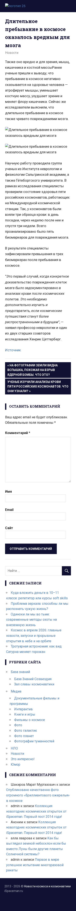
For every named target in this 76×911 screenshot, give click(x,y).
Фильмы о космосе (29, 720)
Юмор (15, 764)
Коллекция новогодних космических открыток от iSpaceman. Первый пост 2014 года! (36, 811)
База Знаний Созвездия (33, 679)
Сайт (9, 528)
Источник (13, 350)
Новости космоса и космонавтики (47, 886)
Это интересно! (23, 759)
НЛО (14, 748)
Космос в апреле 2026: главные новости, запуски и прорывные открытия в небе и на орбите (33, 635)
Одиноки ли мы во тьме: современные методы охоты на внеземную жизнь (31, 619)
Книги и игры (24, 714)
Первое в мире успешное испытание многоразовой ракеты (35, 865)
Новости (11, 53)
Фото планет (24, 736)
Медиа (16, 691)
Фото (18, 725)
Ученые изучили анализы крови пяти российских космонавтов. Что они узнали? (37, 386)
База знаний (20, 672)
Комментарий (17, 433)
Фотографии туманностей (34, 741)
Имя (8, 492)
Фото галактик (25, 731)
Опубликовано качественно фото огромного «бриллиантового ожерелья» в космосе (38, 795)
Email (9, 510)
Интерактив (23, 709)
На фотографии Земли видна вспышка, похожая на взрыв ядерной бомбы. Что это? (32, 369)
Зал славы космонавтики (34, 684)
